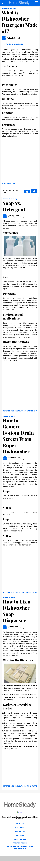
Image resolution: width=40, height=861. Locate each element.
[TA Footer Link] (20, 812)
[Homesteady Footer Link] (20, 805)
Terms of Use (20, 839)
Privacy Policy (20, 843)
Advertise (20, 827)
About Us (20, 823)
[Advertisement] (20, 160)
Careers (20, 835)
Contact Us (20, 831)
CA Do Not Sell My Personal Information (20, 847)
